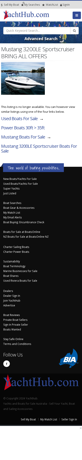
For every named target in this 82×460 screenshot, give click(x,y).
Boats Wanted (12, 329)
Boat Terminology (14, 266)
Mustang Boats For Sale (23, 137)
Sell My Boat (11, 4)
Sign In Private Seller (15, 324)
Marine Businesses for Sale (20, 271)
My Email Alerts (12, 217)
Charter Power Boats (16, 251)
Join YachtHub (11, 300)
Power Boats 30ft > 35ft (23, 128)
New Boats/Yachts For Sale (20, 179)
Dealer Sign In (11, 295)
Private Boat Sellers (15, 319)
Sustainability (11, 261)
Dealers (8, 291)
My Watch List (11, 212)
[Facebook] (6, 363)
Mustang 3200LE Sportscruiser (39, 148)
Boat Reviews (11, 315)
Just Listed (9, 193)
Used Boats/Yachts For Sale (20, 183)
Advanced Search (41, 38)
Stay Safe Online (13, 339)
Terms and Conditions (17, 344)
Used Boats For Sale (19, 118)
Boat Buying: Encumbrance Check (23, 222)
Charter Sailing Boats (16, 247)
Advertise (9, 305)
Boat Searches (12, 203)
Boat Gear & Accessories (19, 207)
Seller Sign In (69, 419)
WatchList (52, 4)
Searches (32, 4)
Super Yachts (11, 188)
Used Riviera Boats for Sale (20, 280)
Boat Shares (11, 275)
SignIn (60, 5)
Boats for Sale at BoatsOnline (21, 232)
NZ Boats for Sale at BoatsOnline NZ (26, 236)
